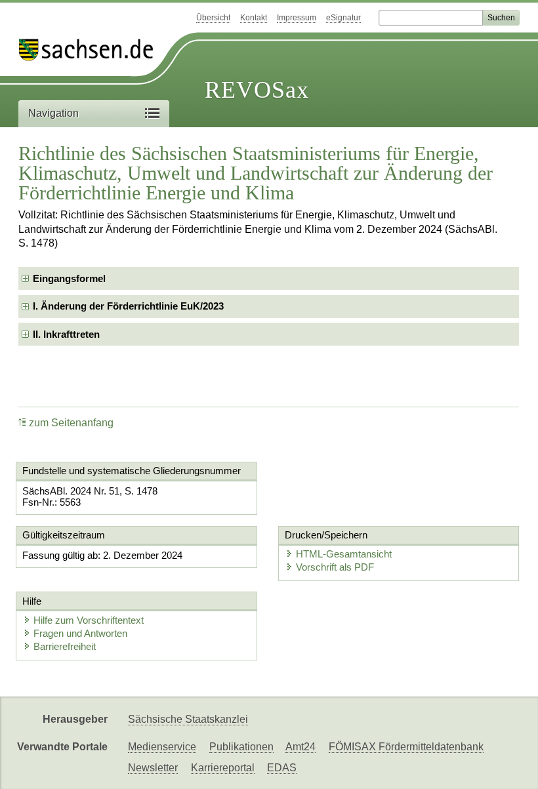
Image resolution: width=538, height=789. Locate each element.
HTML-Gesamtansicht (344, 553)
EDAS (282, 767)
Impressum (296, 17)
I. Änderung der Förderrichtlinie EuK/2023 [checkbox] (128, 306)
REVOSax (257, 90)
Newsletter (153, 767)
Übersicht (213, 17)
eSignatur (343, 17)
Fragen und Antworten (80, 633)
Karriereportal (223, 767)
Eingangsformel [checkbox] (69, 278)
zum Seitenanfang (71, 422)
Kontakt (253, 17)
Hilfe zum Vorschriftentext (88, 620)
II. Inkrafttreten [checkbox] (66, 334)
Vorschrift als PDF (335, 567)
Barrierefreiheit (64, 646)
